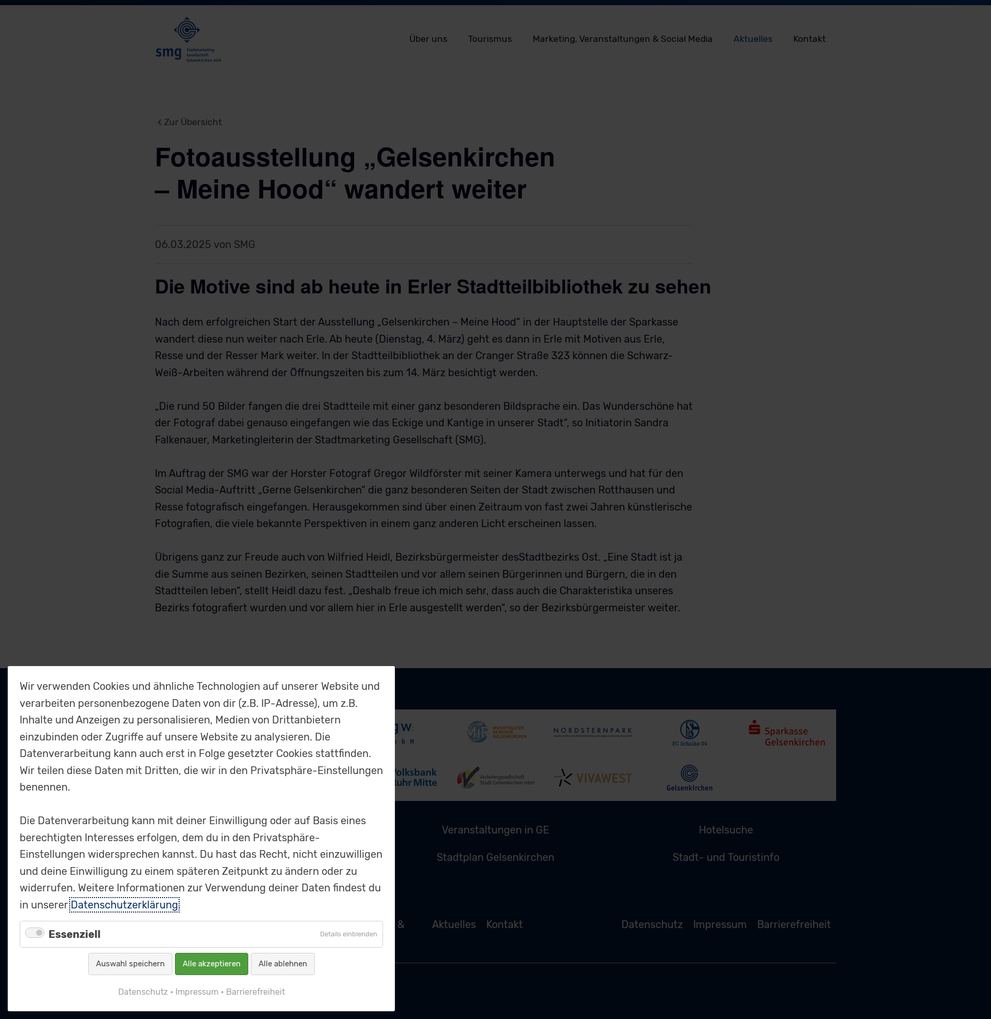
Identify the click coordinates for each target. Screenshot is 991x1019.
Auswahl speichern (130, 963)
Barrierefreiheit (255, 992)
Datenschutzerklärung (124, 905)
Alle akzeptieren (212, 963)
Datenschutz (143, 992)
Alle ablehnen (283, 963)
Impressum (196, 992)
